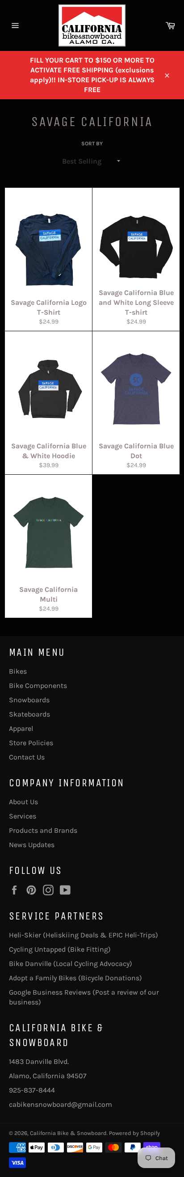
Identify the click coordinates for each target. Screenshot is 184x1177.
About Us (23, 801)
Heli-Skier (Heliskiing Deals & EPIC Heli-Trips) (83, 935)
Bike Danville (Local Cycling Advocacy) (70, 963)
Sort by (92, 143)
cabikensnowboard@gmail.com (60, 1104)
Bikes (18, 671)
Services (22, 816)
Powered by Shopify (134, 1133)
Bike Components (38, 685)
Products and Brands (43, 830)
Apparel (21, 728)
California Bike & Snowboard (68, 1133)
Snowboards (29, 700)
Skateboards (29, 714)
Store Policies (31, 742)
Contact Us (27, 757)
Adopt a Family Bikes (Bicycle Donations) (75, 978)
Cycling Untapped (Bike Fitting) (60, 949)
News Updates (31, 844)
